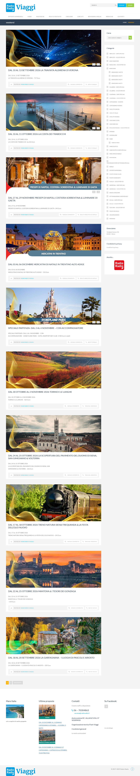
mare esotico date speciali (117, 150)
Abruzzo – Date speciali (116, 53)
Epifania (111, 131)
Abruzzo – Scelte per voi (117, 57)
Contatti (121, 16)
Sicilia (95, 608)
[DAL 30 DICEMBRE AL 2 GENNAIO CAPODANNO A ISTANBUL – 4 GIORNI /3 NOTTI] (47, 713)
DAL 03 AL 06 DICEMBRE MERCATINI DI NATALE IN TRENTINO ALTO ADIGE (46, 264)
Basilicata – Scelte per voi (117, 64)
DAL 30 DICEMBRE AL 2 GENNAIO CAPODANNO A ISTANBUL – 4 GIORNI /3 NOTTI (52, 725)
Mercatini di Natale (90, 214)
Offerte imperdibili (115, 170)
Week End (109, 16)
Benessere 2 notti (117, 76)
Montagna (40, 16)
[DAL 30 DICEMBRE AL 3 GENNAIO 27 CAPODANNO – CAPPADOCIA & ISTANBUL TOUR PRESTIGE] (47, 738)
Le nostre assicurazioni (79, 733)
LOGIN (130, 5)
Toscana (87, 406)
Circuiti (80, 16)
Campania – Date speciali (117, 94)
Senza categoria (114, 192)
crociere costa (114, 120)
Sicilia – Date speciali (115, 200)
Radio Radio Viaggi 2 (27, 84)
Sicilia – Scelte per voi (116, 203)
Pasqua (94, 84)
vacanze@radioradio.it (81, 713)
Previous (93, 64)
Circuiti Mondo (114, 116)
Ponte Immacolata (115, 174)
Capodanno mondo (115, 105)
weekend (112, 218)
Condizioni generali (79, 729)
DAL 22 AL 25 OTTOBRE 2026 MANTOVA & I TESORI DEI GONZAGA (42, 591)
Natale (111, 166)
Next (98, 64)
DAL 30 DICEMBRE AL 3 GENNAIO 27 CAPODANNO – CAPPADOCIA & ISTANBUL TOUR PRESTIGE (53, 750)
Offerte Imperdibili (15, 16)
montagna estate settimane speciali (118, 163)
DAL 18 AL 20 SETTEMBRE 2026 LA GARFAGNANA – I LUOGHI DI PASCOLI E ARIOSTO (51, 657)
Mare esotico (113, 146)
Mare (30, 16)
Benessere (112, 68)
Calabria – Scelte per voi (117, 90)
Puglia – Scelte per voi (116, 181)
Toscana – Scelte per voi (117, 207)
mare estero (115, 142)
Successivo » (18, 682)
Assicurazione (114, 61)
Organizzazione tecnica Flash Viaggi (85, 725)
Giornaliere (113, 135)
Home (125, 22)
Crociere (69, 16)
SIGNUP (121, 5)
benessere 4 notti (117, 83)
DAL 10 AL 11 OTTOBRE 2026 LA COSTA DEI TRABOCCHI (37, 134)
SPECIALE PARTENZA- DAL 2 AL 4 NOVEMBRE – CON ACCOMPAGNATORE (45, 328)
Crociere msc (113, 124)
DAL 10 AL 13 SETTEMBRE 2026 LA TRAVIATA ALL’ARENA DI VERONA (43, 70)
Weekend (94, 406)
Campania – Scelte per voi (117, 98)
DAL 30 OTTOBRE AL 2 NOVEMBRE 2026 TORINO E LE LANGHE (40, 392)
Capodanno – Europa (116, 102)
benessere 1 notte (117, 72)
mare (111, 139)
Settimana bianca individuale (118, 196)
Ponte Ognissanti (115, 178)
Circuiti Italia (113, 113)
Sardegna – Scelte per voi (117, 189)
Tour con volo (114, 211)
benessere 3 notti (117, 79)
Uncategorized (114, 215)
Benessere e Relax (94, 16)
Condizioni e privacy (112, 247)
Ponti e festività (55, 16)
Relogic (111, 728)
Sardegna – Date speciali (117, 185)
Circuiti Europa (114, 109)
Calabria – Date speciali (116, 87)
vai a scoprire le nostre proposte (16, 721)
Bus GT (90, 84)
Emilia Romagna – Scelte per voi (119, 128)
